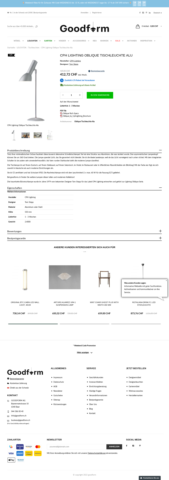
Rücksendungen (59, 404)
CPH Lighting (30, 197)
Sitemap (56, 400)
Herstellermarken (136, 396)
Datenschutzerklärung (96, 453)
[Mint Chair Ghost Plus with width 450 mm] (104, 277)
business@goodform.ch (20, 420)
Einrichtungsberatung (97, 387)
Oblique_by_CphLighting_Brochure (77, 116)
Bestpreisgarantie (40, 13)
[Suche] (36, 27)
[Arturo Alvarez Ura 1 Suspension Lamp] (65, 277)
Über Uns (93, 404)
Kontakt (92, 413)
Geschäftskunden (96, 378)
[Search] (22, 26)
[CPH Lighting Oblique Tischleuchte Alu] (31, 91)
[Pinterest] (142, 446)
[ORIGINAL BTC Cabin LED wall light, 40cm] (25, 277)
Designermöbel (135, 378)
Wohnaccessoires (136, 391)
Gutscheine (58, 396)
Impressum (57, 378)
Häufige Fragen (95, 391)
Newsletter (57, 391)
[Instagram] (135, 446)
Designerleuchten (136, 382)
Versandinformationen (98, 396)
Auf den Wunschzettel (69, 102)
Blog (91, 409)
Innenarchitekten (96, 382)
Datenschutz (58, 382)
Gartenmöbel (134, 387)
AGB (55, 387)
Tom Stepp (29, 202)
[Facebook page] (129, 446)
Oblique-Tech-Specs (71, 113)
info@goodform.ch (18, 416)
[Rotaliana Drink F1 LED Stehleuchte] (144, 277)
